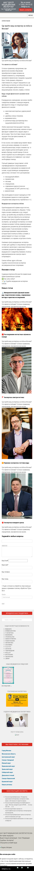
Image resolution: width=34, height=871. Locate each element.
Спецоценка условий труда (8, 843)
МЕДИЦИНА (8, 629)
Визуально (3, 545)
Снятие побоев (6, 21)
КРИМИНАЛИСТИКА (10, 631)
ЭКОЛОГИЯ (8, 649)
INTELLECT (8, 652)
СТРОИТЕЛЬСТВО (9, 637)
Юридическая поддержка (17, 613)
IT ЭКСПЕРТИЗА (9, 633)
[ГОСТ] (17, 735)
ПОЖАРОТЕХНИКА (10, 641)
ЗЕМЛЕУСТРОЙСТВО (10, 639)
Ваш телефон (6, 572)
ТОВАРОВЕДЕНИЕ (9, 650)
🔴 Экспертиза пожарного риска (13, 523)
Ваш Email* (5, 561)
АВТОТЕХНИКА (9, 654)
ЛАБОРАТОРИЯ (9, 656)
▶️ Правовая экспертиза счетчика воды (15, 463)
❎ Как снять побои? (8, 279)
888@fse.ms (25, 7)
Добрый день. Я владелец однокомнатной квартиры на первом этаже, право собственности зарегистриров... (17, 799)
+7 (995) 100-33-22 (25, 4)
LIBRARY (7, 658)
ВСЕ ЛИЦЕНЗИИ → (7, 686)
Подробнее (3, 866)
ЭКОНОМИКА (8, 645)
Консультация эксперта (17, 791)
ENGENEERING (9, 635)
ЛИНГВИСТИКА (9, 643)
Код (6, 545)
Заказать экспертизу (25, 10)
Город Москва (6, 750)
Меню (31, 15)
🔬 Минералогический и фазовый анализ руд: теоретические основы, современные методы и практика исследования (16, 295)
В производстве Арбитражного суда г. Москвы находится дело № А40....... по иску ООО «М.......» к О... (18, 805)
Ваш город (5, 579)
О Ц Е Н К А (8, 647)
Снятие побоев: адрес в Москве (12, 260)
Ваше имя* (5, 565)
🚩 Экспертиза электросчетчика (13, 397)
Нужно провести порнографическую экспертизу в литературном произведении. (18, 810)
